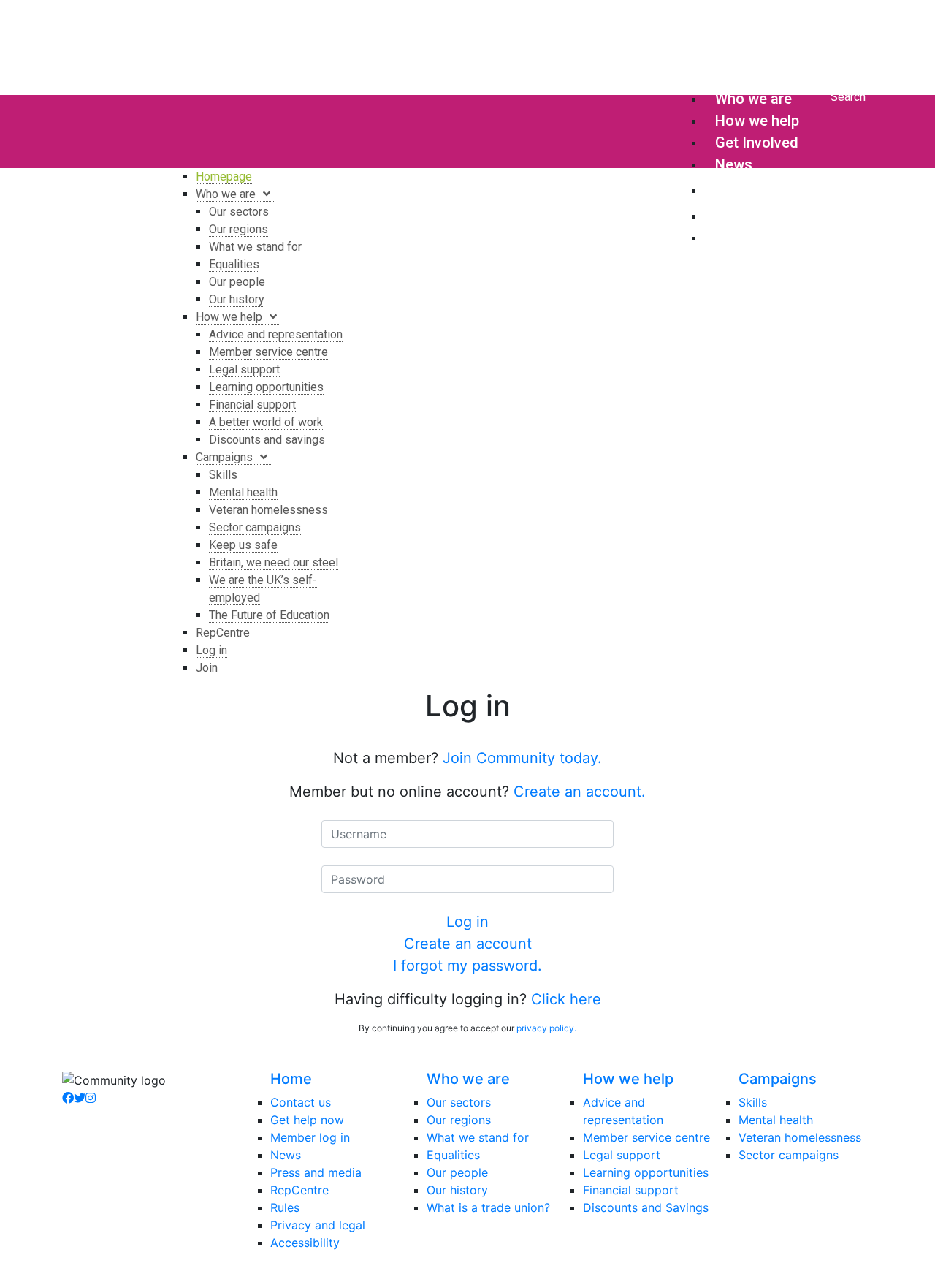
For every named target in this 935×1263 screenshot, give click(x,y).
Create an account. (580, 791)
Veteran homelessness (800, 1137)
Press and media (316, 1172)
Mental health (776, 1119)
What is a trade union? (488, 1207)
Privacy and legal (317, 1225)
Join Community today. (522, 758)
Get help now (307, 1119)
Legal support (621, 1155)
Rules (284, 1207)
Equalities (453, 1155)
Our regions (459, 1119)
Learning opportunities (646, 1172)
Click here (566, 999)
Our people (457, 1172)
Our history (457, 1190)
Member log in (310, 1137)
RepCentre (299, 1190)
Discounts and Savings (646, 1207)
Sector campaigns (789, 1155)
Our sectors (459, 1102)
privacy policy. (546, 1028)
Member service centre (646, 1137)
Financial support (631, 1190)
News (285, 1155)
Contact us (300, 1102)
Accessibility (305, 1242)
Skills (753, 1102)
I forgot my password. (467, 965)
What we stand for (478, 1137)
